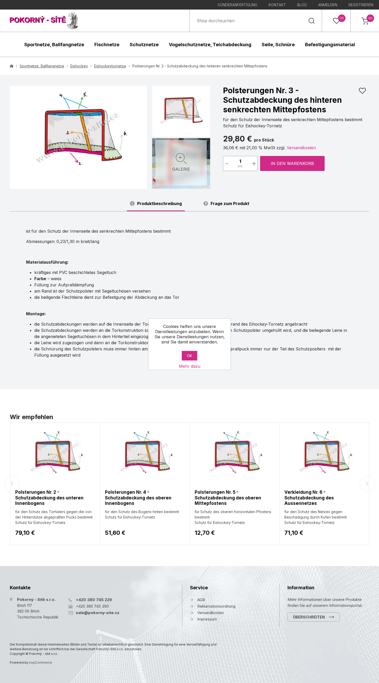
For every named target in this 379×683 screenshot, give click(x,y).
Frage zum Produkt (230, 203)
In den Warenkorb (292, 163)
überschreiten (309, 617)
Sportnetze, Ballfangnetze (54, 44)
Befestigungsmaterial (330, 44)
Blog (302, 5)
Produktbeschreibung (159, 203)
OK (189, 356)
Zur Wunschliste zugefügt (362, 91)
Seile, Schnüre (278, 44)
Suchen (311, 21)
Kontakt (277, 5)
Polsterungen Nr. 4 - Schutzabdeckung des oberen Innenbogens (138, 498)
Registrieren (361, 5)
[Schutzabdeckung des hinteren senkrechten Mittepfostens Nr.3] (181, 110)
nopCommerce (40, 662)
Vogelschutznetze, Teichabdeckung (210, 44)
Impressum (207, 619)
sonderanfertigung (237, 5)
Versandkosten (301, 147)
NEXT (367, 483)
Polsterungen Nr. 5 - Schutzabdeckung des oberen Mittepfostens (228, 498)
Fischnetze (106, 44)
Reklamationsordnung (216, 606)
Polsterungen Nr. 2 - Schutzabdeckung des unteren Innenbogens (49, 498)
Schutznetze (144, 44)
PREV (12, 483)
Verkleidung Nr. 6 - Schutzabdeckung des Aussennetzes (309, 498)
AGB (201, 599)
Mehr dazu (189, 366)
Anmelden (327, 5)
